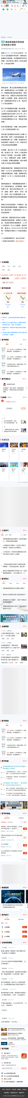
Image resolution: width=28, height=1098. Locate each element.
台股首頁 (17, 278)
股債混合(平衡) (10, 840)
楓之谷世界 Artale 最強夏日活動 (14, 470)
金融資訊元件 (14, 1092)
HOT (8, 349)
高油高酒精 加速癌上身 (14, 450)
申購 (25, 829)
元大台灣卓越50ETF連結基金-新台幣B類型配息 (11, 852)
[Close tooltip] (23, 13)
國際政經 (9, 630)
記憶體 (7, 927)
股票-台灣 (8, 847)
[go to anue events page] (20, 6)
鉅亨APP (8, 1089)
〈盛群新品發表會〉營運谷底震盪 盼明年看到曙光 (11, 430)
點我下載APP (20, 241)
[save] (20, 9)
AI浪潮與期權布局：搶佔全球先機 (13, 238)
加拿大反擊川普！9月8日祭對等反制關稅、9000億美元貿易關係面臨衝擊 (4, 470)
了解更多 (23, 287)
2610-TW (9, 53)
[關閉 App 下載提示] (1, 2)
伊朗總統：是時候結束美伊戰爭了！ (24, 450)
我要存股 (23, 278)
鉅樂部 (19, 1089)
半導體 (7, 936)
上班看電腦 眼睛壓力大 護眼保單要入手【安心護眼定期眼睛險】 (24, 470)
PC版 (3, 1089)
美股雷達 (9, 642)
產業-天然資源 (9, 831)
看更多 (24, 339)
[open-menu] (1, 6)
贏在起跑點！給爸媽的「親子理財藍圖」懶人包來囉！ (13, 275)
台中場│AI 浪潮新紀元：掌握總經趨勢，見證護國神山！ (16, 350)
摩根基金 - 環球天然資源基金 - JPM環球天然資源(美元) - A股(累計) (11, 827)
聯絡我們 (21, 1092)
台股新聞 (9, 37)
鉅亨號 (14, 1089)
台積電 (7, 932)
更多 (25, 535)
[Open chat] (25, 9)
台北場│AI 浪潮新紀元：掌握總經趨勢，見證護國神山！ (16, 358)
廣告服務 (6, 1092)
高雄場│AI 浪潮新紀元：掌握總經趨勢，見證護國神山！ (16, 373)
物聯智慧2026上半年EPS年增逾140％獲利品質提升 (4, 450)
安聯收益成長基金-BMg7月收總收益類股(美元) (11, 836)
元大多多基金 (4, 844)
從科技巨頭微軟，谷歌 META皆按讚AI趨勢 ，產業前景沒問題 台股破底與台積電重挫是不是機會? (11, 422)
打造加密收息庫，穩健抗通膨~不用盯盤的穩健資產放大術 (16, 365)
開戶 (25, 837)
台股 (4, 37)
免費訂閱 (23, 1068)
